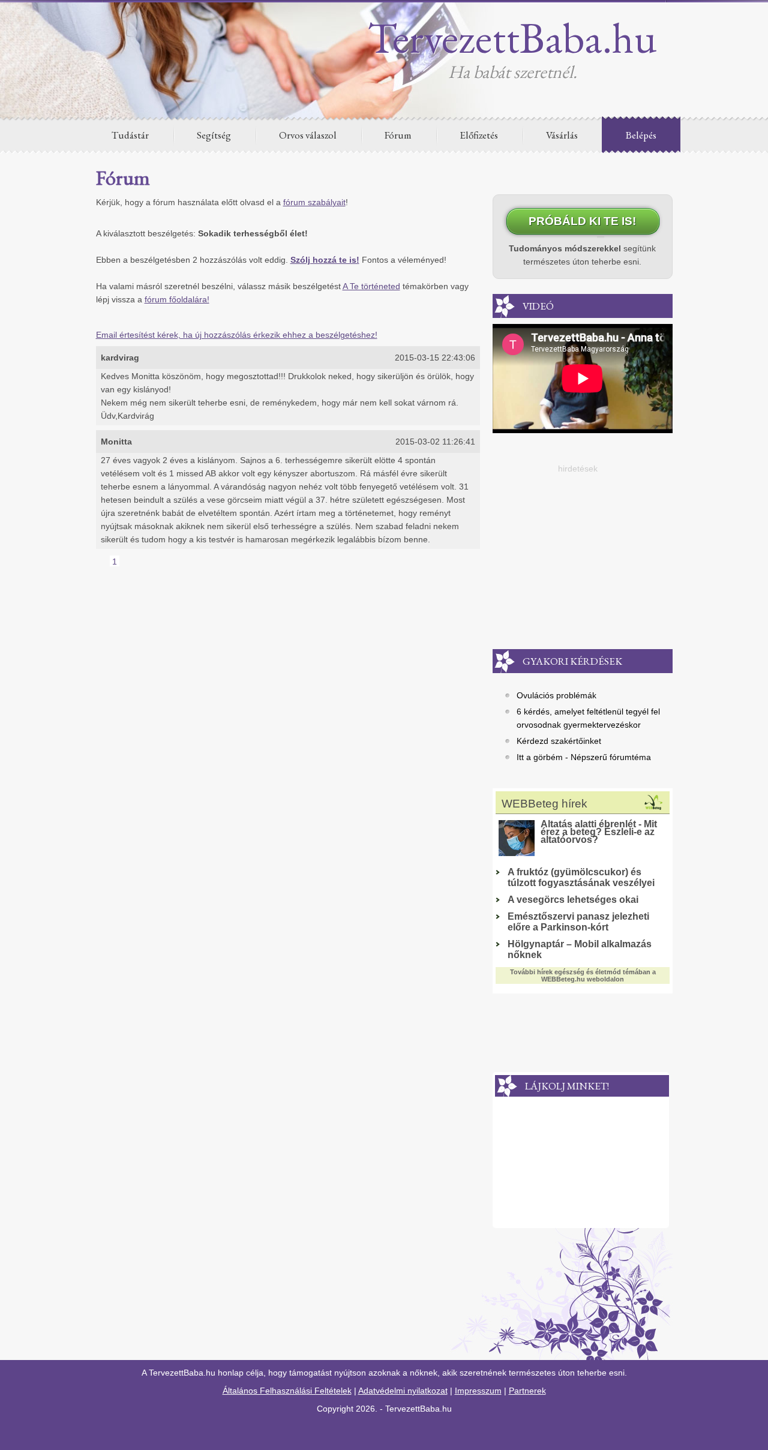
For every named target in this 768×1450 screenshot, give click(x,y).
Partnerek (527, 1390)
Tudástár (130, 135)
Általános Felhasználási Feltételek (287, 1390)
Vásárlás (562, 135)
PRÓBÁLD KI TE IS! (582, 221)
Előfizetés (479, 135)
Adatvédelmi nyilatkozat (403, 1390)
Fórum (398, 135)
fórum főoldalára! (177, 299)
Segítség (214, 135)
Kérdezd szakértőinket (559, 741)
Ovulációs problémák (556, 695)
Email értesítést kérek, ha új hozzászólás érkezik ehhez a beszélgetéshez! (236, 335)
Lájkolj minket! (567, 1085)
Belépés (641, 135)
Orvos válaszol (308, 135)
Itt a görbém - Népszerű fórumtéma (584, 757)
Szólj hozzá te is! (324, 260)
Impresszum (478, 1390)
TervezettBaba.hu (512, 37)
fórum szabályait (314, 202)
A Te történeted (371, 286)
